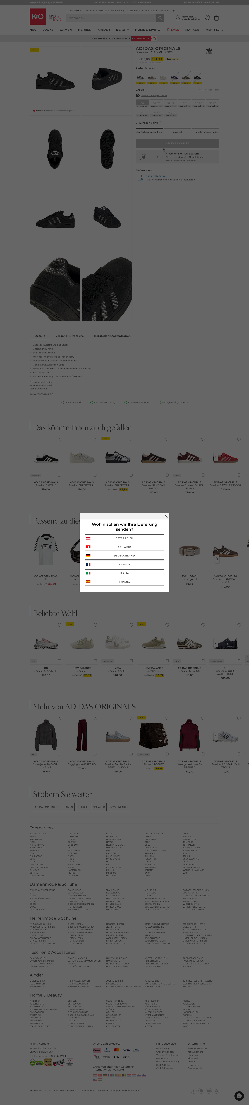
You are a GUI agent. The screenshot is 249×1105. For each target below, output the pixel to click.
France (124, 564)
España (124, 582)
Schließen (166, 516)
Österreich (124, 538)
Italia (124, 573)
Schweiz (124, 547)
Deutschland (124, 555)
